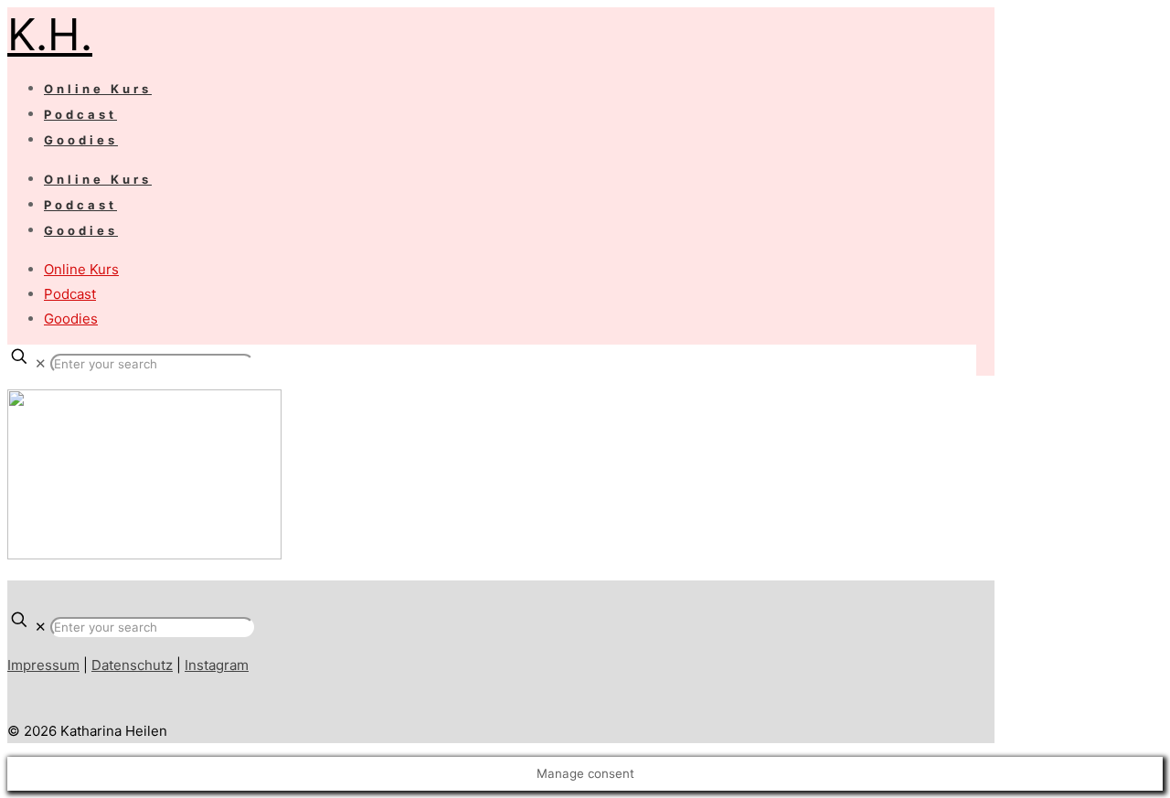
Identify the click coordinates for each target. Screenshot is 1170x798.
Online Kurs (81, 269)
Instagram (217, 665)
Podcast (70, 294)
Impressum (43, 665)
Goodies (71, 318)
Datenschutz (132, 665)
